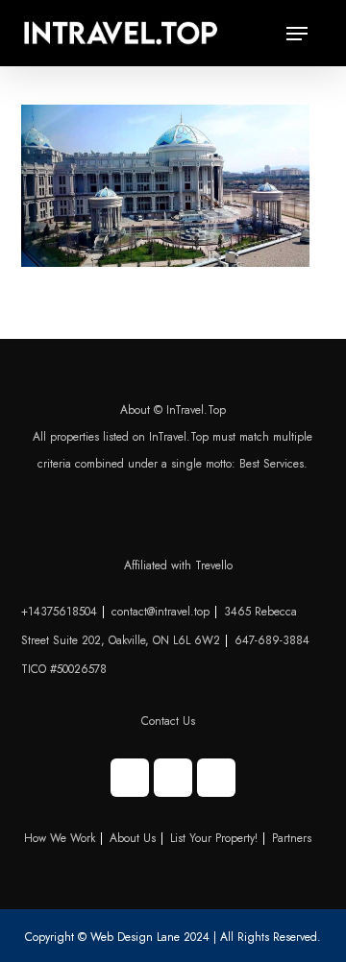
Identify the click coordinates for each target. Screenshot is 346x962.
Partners (291, 838)
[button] (297, 33)
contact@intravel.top (160, 611)
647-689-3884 (272, 640)
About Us (133, 838)
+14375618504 (59, 611)
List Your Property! (214, 838)
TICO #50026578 (64, 669)
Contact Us (168, 721)
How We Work (59, 838)
